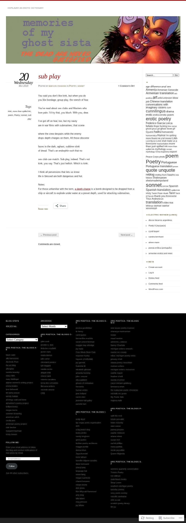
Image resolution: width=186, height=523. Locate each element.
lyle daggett (46, 366)
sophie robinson (118, 433)
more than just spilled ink (160, 145)
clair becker (11, 427)
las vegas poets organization (88, 423)
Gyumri (149, 132)
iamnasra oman (117, 387)
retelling (158, 175)
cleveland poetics (48, 362)
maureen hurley (83, 356)
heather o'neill (117, 376)
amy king (80, 495)
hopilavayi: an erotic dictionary (25, 8)
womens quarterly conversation (124, 469)
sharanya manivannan (120, 331)
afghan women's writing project (19, 383)
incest (168, 138)
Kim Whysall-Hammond (86, 491)
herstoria (80, 387)
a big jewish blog (83, 429)
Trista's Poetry (117, 472)
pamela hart (81, 404)
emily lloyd (80, 419)
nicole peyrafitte (117, 450)
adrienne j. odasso (119, 342)
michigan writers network (122, 349)
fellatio (149, 126)
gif (174, 128)
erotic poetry (158, 118)
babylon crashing (57, 86)
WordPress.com (156, 289)
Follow (12, 466)
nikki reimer (116, 426)
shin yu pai (115, 500)
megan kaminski (83, 478)
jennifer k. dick (47, 345)
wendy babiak (12, 396)
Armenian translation (160, 93)
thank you (159, 195)
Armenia (151, 89)
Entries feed (154, 278)
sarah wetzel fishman (85, 342)
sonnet (81, 86)
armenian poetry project (16, 424)
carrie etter (80, 397)
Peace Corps (152, 157)
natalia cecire (46, 369)
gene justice (81, 440)
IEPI (77, 426)
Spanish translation (158, 189)
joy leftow (80, 505)
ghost (148, 128)
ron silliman (115, 476)
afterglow (10, 369)
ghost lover (166, 128)
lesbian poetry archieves (86, 443)
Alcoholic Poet (12, 362)
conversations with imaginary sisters (157, 106)
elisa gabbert (81, 380)
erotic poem (167, 114)
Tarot (172, 193)
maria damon (46, 355)
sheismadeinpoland (157, 180)
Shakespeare (160, 177)
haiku (157, 131)
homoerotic (167, 132)
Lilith (174, 138)
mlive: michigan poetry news (123, 356)
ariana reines (116, 436)
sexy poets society (119, 493)
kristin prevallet (117, 419)
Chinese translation (161, 101)
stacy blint (10, 376)
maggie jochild (82, 447)
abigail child (46, 372)
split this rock (116, 416)
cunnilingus (156, 111)
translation (154, 202)
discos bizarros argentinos (160, 220)
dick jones (80, 488)
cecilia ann (10, 420)
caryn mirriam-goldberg (121, 383)
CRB (43, 393)
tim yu (113, 507)
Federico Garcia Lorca (159, 123)
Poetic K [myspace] (157, 226)
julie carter (45, 359)
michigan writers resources (123, 369)
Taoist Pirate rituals (160, 193)
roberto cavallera (48, 379)
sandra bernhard (156, 237)
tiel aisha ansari (12, 393)
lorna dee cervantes (49, 383)
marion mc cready (119, 352)
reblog (150, 174)
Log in (151, 273)
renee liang (80, 474)
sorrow (165, 186)
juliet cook (45, 341)
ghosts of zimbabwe (84, 383)
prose (175, 166)
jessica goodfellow (84, 328)
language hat (81, 471)
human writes (82, 390)
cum (169, 107)
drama (170, 111)
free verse (172, 126)
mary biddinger (12, 379)
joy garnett (80, 362)
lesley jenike (81, 433)
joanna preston (117, 429)
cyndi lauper (154, 231)
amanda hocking (83, 373)
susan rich (115, 440)
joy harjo (79, 349)
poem (10, 115)
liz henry (79, 331)
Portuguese (169, 162)
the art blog (11, 365)
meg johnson (81, 502)
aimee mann (154, 242)
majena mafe (116, 400)
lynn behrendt (12, 389)
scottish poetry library (120, 503)
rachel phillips (116, 443)
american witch (12, 417)
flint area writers (48, 386)
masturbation (162, 144)
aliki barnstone (12, 358)
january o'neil (116, 359)
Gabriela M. (81, 366)
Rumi (164, 175)
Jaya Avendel (82, 454)
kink (10, 111)
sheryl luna (80, 467)
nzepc (113, 335)
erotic (149, 114)
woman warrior (161, 205)
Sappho (171, 175)
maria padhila (116, 447)
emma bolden (12, 386)
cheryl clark (46, 376)
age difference (153, 86)
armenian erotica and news (160, 253)
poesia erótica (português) (160, 248)
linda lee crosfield (48, 348)
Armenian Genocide (167, 90)
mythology (160, 149)
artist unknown (165, 98)
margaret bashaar (14, 431)
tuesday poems (117, 489)
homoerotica (151, 135)
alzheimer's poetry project (17, 403)
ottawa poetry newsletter (121, 362)
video (166, 202)
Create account (155, 267)
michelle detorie (47, 390)
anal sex (166, 86)
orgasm (173, 151)
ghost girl (156, 129)
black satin (10, 355)
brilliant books (12, 407)
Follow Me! (12, 442)
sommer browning (14, 413)
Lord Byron (151, 141)
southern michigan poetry (122, 486)
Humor (161, 135)
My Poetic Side (117, 397)
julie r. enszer (81, 376)
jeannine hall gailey (84, 400)
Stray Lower (116, 482)
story (148, 193)
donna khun (81, 450)
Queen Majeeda (118, 454)
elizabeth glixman (83, 369)
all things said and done (16, 400)
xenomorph (151, 208)
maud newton (116, 338)
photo (162, 157)
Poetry (72, 86)
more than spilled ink (22, 111)
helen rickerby (117, 423)
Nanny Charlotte (118, 345)
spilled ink (175, 190)
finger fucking (160, 126)
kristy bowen (11, 434)
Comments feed (156, 284)
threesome (171, 196)
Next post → (127, 235)
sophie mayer (117, 373)
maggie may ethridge (85, 345)
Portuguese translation (159, 166)
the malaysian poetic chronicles (124, 390)
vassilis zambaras (119, 496)
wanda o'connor (118, 380)
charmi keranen (83, 481)
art (155, 97)
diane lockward (82, 464)
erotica (156, 115)
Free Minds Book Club (85, 352)
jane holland (81, 393)
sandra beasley (12, 372)
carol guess (81, 335)
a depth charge (82, 189)
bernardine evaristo (84, 338)
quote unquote (160, 170)
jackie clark (46, 352)
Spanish (173, 186)
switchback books (119, 479)
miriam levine (81, 485)
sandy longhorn (82, 436)
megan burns (11, 410)
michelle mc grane (119, 393)
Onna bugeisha (162, 152)
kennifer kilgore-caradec (86, 460)
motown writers (117, 366)
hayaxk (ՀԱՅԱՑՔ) (84, 359)
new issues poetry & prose (122, 328)
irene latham (81, 457)
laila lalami (80, 498)
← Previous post (48, 235)
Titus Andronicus (154, 198)
